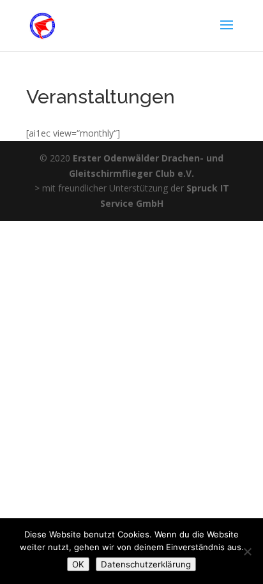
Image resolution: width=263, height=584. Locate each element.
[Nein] (247, 551)
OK (78, 564)
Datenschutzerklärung (146, 564)
